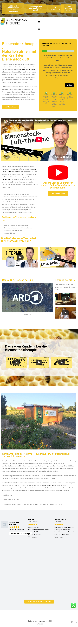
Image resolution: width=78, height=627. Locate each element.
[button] (39, 22)
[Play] (20, 257)
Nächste (69, 85)
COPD (33, 69)
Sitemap (40, 624)
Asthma (18, 69)
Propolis (16, 172)
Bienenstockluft (7, 179)
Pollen (4, 172)
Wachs (9, 172)
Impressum (42, 621)
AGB (49, 621)
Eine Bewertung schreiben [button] (20, 534)
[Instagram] (76, 622)
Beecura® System (48, 485)
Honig (34, 169)
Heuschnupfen (26, 69)
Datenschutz (32, 621)
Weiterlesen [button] (32, 537)
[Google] (72, 622)
